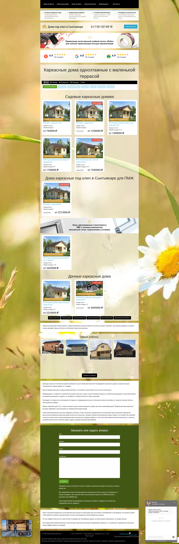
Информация (103, 4)
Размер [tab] (54, 82)
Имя (60, 434)
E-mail (61, 449)
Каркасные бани (90, 4)
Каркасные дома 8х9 (93, 317)
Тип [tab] (46, 82)
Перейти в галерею (89, 375)
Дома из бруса (49, 4)
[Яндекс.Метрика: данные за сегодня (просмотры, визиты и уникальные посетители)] (133, 534)
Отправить (63, 481)
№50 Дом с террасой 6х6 (84, 123)
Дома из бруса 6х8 (54, 317)
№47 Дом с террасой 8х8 (52, 204)
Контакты (116, 4)
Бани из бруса (76, 4)
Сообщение (62, 456)
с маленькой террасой (50, 86)
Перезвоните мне (130, 26)
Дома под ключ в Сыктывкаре (65, 26)
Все (83, 82)
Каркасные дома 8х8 (79, 317)
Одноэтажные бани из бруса (122, 317)
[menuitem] (48, 4)
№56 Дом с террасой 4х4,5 (52, 123)
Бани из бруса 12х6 (107, 317)
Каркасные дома (63, 4)
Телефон (61, 441)
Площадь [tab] (75, 82)
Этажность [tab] (65, 82)
